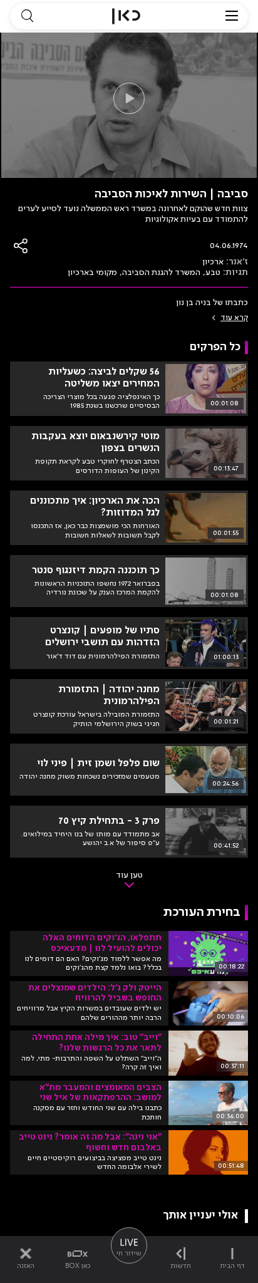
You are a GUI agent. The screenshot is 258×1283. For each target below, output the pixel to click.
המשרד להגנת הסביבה (161, 272)
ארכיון (213, 261)
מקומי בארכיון (92, 272)
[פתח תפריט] (232, 16)
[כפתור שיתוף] (21, 246)
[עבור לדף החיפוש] (26, 16)
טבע (212, 272)
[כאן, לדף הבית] (126, 16)
